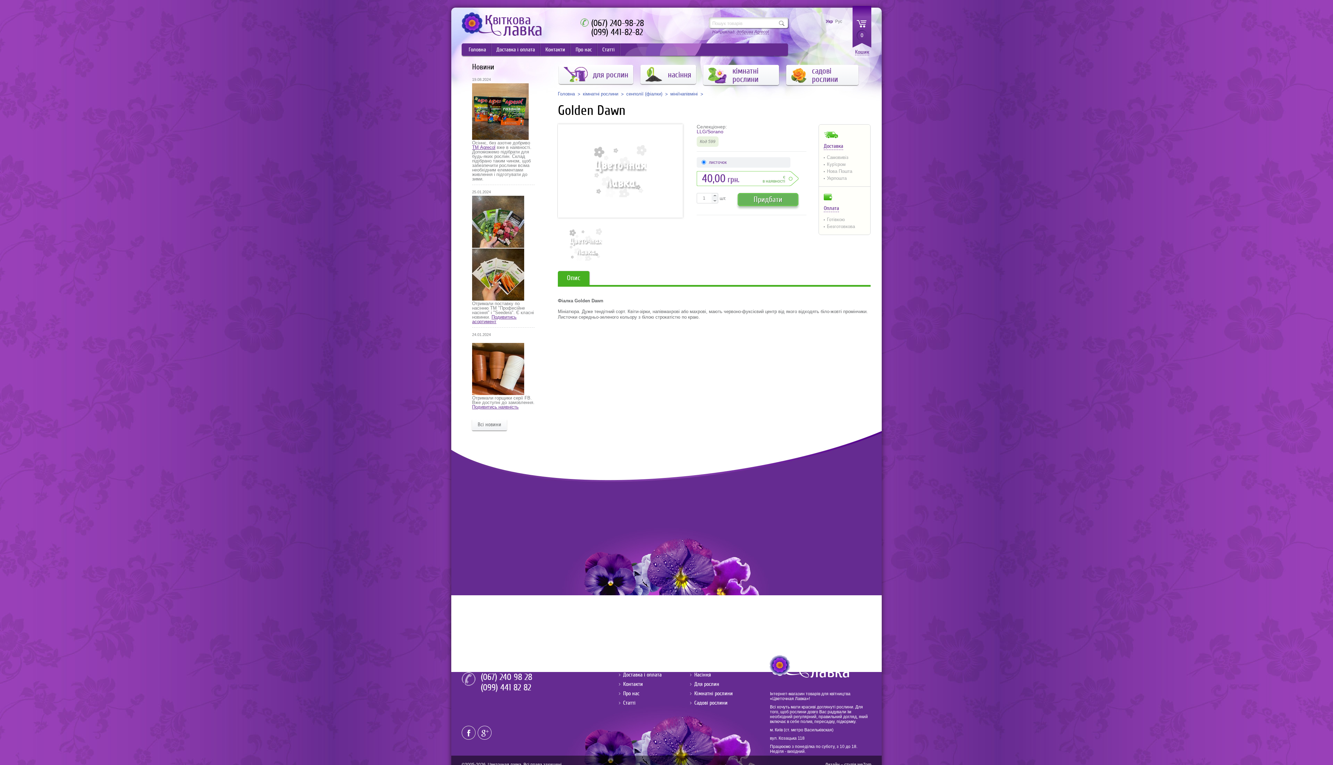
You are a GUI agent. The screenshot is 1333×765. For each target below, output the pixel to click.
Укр (829, 21)
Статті (608, 50)
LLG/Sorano (710, 131)
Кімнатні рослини (713, 693)
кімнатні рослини (600, 94)
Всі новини (489, 424)
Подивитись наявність (495, 407)
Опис (573, 278)
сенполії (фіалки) (644, 94)
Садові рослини (711, 703)
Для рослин (706, 684)
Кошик (862, 52)
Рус (838, 21)
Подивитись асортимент (494, 319)
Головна (477, 50)
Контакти (555, 50)
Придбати (768, 199)
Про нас (584, 50)
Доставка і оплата (515, 50)
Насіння (702, 675)
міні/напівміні (684, 94)
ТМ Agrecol (483, 147)
